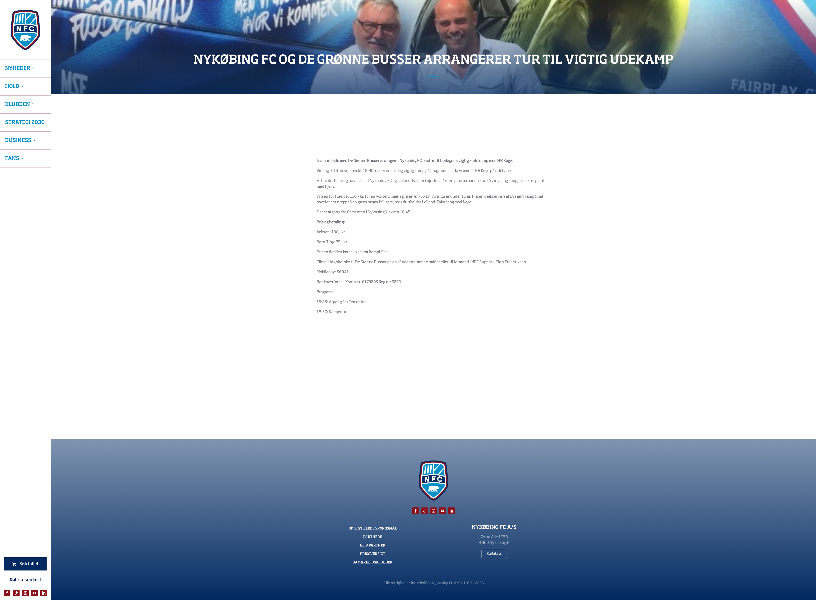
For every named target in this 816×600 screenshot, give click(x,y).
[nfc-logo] (25, 30)
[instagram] (25, 593)
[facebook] (7, 593)
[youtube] (34, 593)
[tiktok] (16, 593)
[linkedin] (43, 593)
